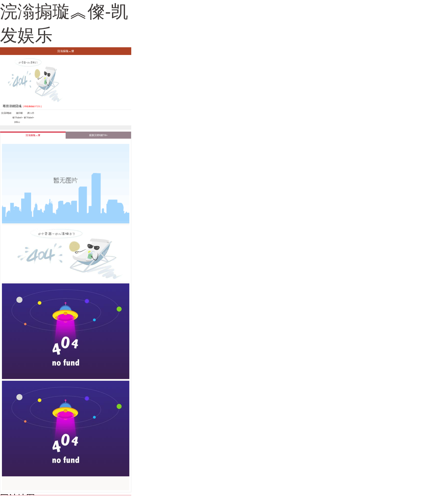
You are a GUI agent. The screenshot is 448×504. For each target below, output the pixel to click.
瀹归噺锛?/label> (17, 117)
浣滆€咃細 (6, 113)
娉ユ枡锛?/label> (29, 115)
